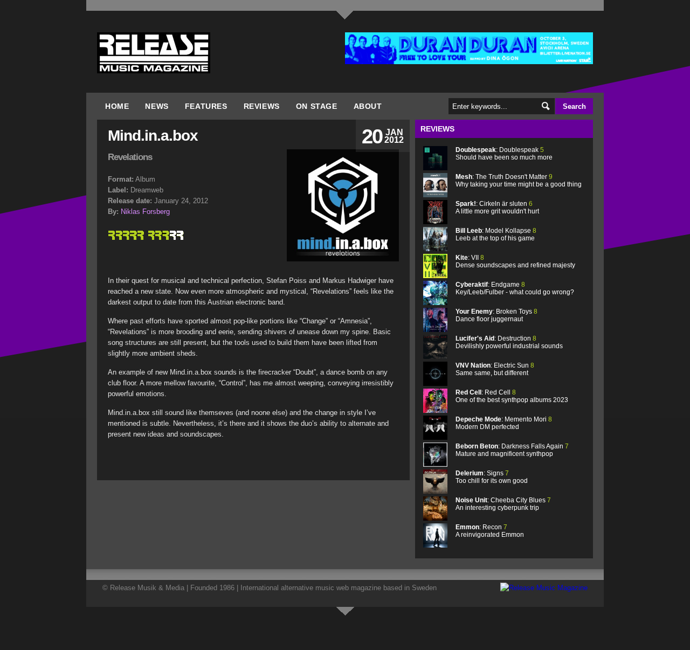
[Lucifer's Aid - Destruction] (435, 356)
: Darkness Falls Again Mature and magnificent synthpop (512, 450)
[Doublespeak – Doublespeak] (435, 168)
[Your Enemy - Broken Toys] (435, 330)
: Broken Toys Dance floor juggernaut (496, 315)
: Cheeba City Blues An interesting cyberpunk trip (503, 503)
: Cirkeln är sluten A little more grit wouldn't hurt (497, 207)
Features (206, 106)
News (156, 106)
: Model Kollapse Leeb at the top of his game (496, 234)
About (368, 106)
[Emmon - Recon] (435, 545)
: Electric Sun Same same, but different (495, 369)
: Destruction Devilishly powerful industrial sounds (509, 342)
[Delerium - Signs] (435, 491)
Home (117, 106)
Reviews (262, 106)
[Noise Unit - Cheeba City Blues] (435, 518)
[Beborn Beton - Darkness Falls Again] (435, 464)
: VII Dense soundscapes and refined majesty (515, 261)
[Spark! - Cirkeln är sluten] (435, 222)
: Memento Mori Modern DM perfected (504, 423)
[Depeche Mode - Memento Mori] (435, 437)
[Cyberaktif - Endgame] (435, 303)
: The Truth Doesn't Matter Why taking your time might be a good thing (519, 180)
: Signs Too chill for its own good (492, 477)
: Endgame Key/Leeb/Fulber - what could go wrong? (515, 288)
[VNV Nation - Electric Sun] (435, 383)
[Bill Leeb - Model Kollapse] (435, 249)
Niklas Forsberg (145, 212)
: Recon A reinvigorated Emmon (490, 530)
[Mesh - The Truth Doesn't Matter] (435, 195)
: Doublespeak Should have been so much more (504, 153)
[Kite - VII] (435, 276)
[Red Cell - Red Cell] (435, 410)
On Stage (316, 106)
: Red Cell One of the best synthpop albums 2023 (512, 396)
